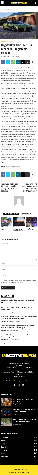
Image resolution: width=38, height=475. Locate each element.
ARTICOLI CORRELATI (11, 214)
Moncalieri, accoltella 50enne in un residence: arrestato (24, 410)
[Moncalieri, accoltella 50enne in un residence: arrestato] (6, 412)
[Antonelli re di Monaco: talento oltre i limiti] (6, 221)
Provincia (4, 450)
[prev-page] (18, 234)
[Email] (22, 62)
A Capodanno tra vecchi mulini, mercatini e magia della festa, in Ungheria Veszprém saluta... (19, 317)
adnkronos (10, 166)
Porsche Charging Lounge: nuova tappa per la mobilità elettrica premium (29, 187)
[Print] (27, 62)
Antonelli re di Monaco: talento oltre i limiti (6, 228)
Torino (3, 441)
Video (3, 444)
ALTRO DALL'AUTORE (27, 214)
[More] (32, 62)
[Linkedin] (18, 62)
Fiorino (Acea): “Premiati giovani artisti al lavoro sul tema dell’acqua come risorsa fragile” (17, 327)
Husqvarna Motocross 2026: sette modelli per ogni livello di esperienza (9, 187)
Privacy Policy (24, 467)
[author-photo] (19, 201)
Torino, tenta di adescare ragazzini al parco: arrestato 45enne (24, 420)
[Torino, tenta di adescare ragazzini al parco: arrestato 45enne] (6, 422)
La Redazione (13, 467)
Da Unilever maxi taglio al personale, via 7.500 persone (18, 300)
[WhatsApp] (13, 62)
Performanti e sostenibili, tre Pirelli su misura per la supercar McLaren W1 (18, 228)
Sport (7, 8)
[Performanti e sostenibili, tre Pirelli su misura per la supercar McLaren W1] (19, 221)
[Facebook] (3, 62)
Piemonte (4, 456)
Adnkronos (6, 56)
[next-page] (20, 234)
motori (17, 166)
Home (2, 8)
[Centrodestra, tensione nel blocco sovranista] (6, 402)
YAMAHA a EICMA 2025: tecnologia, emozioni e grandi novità (31, 228)
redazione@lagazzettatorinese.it (22, 381)
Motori (12, 8)
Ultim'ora (4, 437)
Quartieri (4, 447)
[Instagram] (19, 385)
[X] (8, 62)
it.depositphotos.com (19, 469)
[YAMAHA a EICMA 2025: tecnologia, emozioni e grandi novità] (31, 221)
